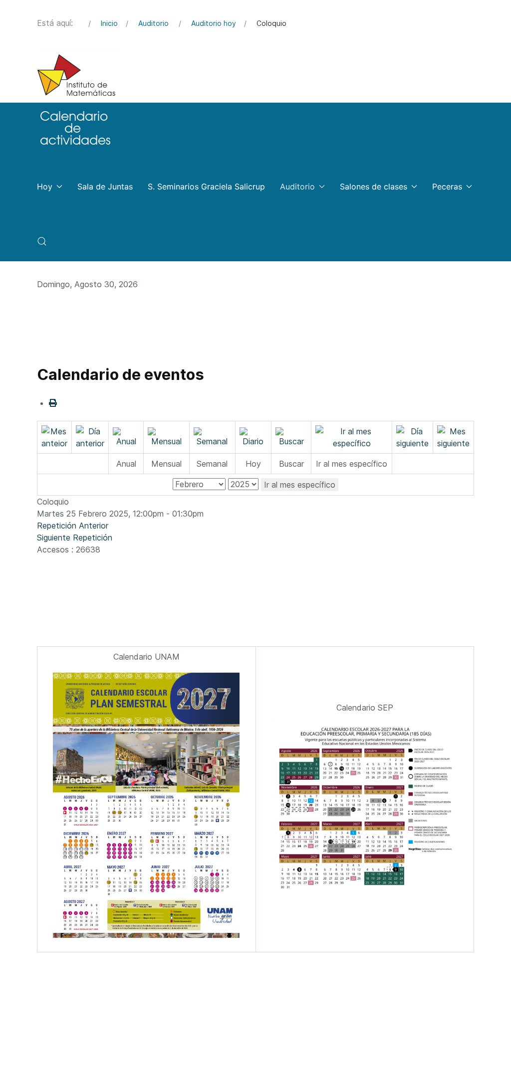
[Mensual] (166, 436)
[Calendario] (74, 127)
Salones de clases (373, 186)
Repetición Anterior (72, 526)
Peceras (447, 186)
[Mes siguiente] (453, 436)
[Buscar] (291, 436)
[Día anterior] (90, 436)
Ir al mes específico (299, 485)
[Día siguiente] (412, 436)
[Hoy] (253, 436)
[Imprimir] (53, 403)
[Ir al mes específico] (351, 436)
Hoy (44, 186)
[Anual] (126, 436)
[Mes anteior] (54, 436)
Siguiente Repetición (74, 537)
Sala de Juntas (105, 186)
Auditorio (297, 186)
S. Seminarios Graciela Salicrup (206, 186)
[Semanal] (212, 436)
